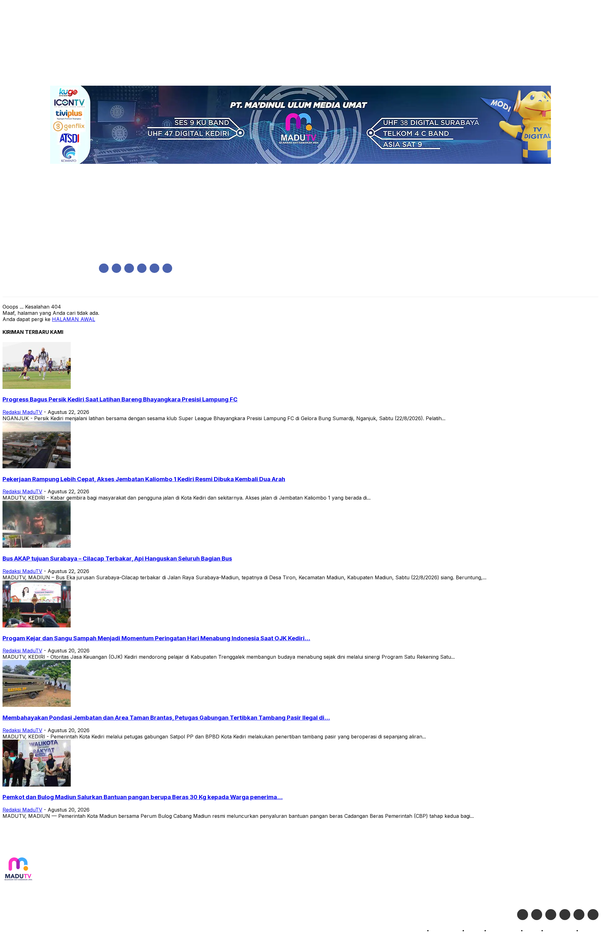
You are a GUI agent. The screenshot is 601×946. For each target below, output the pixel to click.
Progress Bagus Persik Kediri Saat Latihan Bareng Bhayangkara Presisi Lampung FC (120, 399)
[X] (154, 268)
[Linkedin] (129, 268)
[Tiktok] (578, 914)
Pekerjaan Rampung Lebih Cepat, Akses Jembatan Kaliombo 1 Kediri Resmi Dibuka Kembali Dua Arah (144, 479)
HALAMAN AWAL (73, 319)
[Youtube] (167, 268)
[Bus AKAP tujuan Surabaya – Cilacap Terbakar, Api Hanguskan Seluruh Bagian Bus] (37, 546)
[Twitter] (536, 914)
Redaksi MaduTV (22, 412)
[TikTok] (142, 268)
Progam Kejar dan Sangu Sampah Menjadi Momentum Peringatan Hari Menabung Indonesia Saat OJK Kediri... (156, 638)
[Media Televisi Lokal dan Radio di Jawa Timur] (18, 869)
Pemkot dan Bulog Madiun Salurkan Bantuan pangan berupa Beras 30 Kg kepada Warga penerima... (143, 797)
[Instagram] (116, 268)
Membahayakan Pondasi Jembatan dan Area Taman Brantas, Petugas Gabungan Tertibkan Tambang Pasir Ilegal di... (166, 717)
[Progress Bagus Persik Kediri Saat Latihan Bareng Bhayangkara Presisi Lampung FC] (37, 387)
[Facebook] (104, 268)
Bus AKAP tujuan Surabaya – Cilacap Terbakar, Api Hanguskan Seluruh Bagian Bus (117, 558)
